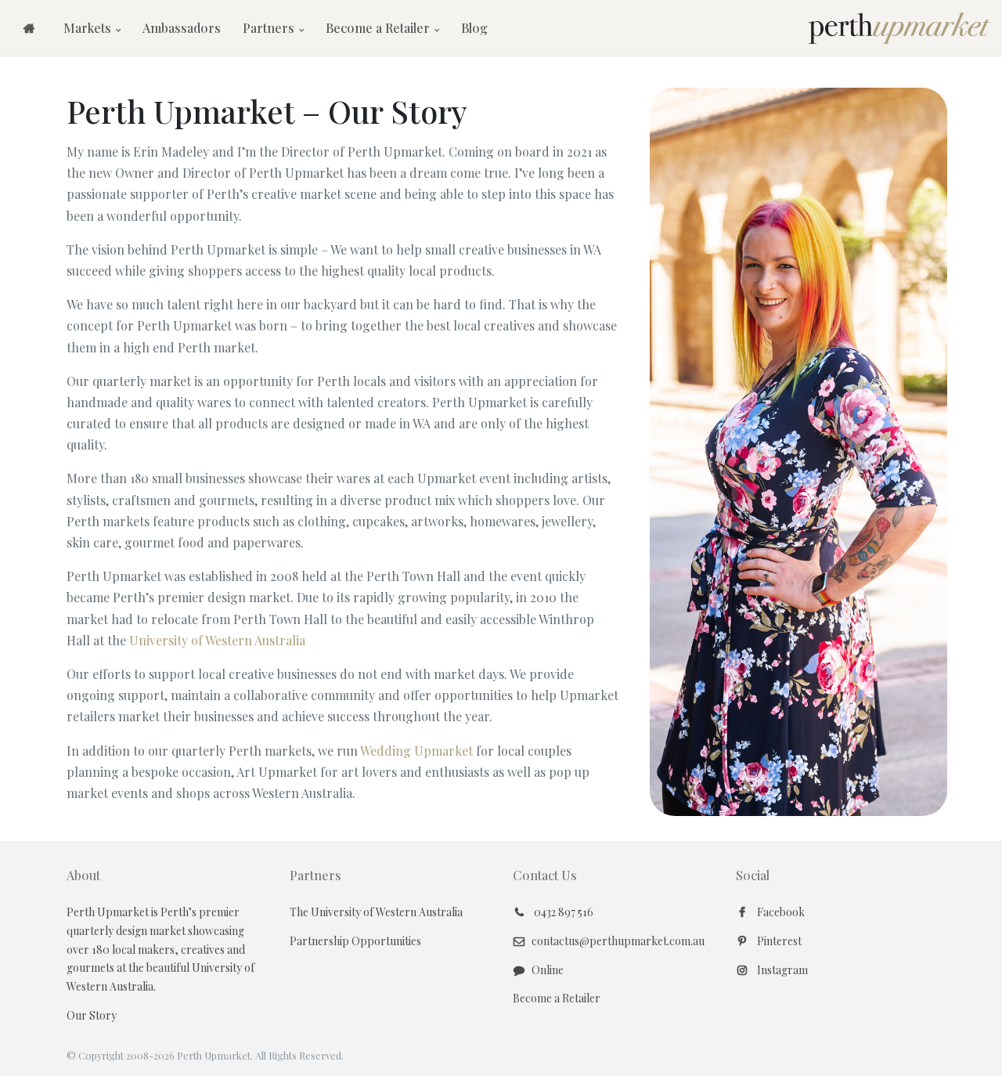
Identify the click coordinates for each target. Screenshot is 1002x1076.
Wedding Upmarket (416, 750)
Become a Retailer (379, 28)
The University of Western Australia (376, 911)
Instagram (781, 969)
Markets (88, 28)
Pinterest (778, 940)
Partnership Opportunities (355, 940)
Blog (474, 28)
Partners (270, 28)
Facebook (780, 911)
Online (548, 969)
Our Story (92, 1015)
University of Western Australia (217, 640)
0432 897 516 (562, 911)
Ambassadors (181, 28)
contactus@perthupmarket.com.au (618, 940)
